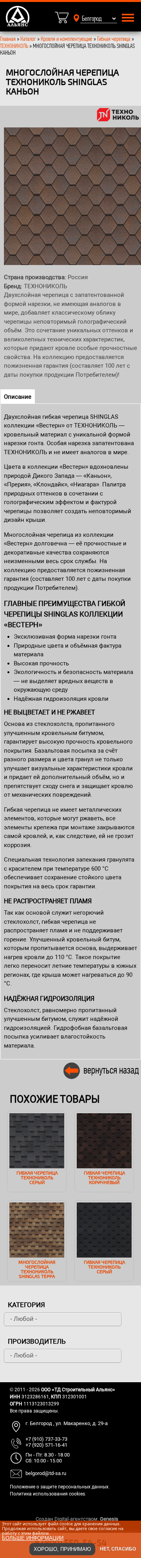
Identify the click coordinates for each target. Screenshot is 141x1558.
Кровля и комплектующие (66, 38)
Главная (8, 38)
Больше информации (32, 1538)
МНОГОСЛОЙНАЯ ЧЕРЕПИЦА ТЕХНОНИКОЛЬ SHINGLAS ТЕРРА (36, 1269)
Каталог (28, 38)
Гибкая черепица (113, 38)
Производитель (37, 1341)
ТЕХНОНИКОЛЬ (14, 46)
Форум (127, 1519)
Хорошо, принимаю (62, 1549)
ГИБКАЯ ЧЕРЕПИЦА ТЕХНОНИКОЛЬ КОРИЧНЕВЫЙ (104, 1177)
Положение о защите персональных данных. (60, 1487)
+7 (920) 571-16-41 (46, 1445)
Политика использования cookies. (48, 1494)
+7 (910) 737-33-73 (46, 1439)
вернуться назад (111, 1070)
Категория (26, 1305)
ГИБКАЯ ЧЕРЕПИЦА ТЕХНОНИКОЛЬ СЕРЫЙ (37, 1177)
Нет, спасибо (118, 1549)
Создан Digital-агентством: (77, 1519)
